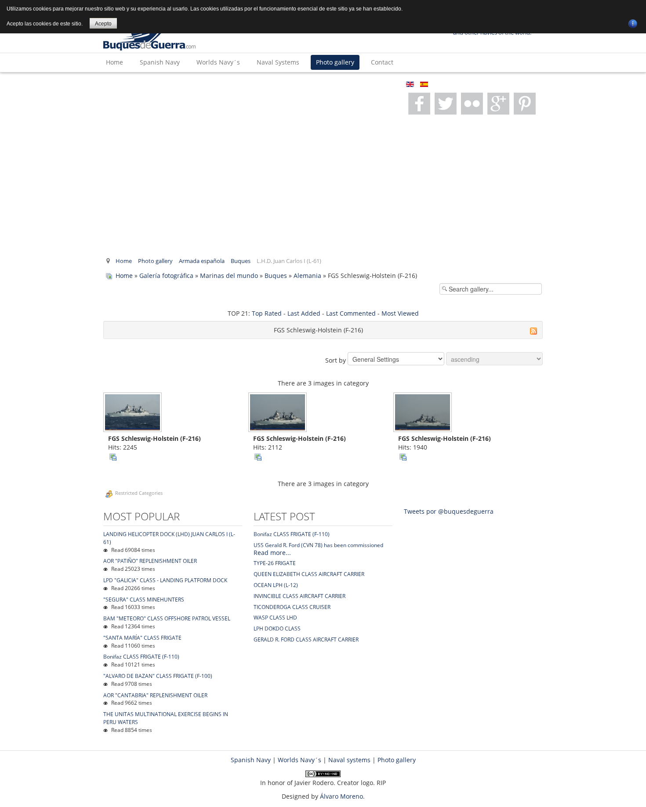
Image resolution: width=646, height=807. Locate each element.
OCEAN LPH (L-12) (276, 585)
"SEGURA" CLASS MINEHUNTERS (143, 599)
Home (114, 62)
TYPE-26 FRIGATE (275, 563)
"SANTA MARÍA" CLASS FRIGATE (142, 637)
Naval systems (349, 760)
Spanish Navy (160, 62)
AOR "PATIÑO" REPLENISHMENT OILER (150, 561)
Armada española (202, 261)
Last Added (303, 313)
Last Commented (351, 313)
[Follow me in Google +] (472, 104)
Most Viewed (400, 313)
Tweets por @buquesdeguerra (449, 511)
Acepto (103, 24)
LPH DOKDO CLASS (277, 628)
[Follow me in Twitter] (446, 104)
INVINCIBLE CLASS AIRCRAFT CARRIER (299, 596)
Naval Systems (278, 62)
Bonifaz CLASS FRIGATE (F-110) (141, 656)
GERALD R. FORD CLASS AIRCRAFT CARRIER (306, 639)
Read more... (272, 552)
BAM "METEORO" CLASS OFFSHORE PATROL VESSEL (166, 618)
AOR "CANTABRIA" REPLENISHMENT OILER (155, 695)
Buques (240, 261)
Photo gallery (335, 62)
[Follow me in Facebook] (419, 104)
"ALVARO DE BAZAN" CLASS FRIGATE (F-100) (157, 676)
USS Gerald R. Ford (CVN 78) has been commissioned (318, 545)
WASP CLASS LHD (275, 617)
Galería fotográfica (166, 275)
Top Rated (267, 313)
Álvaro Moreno (341, 796)
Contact (382, 62)
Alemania (307, 275)
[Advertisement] (323, 184)
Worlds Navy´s (218, 62)
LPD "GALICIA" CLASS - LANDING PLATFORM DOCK (165, 580)
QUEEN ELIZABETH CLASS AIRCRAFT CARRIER (309, 574)
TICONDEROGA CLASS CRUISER (292, 607)
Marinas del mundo (229, 275)
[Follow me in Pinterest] (498, 104)
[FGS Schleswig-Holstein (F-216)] (133, 413)
